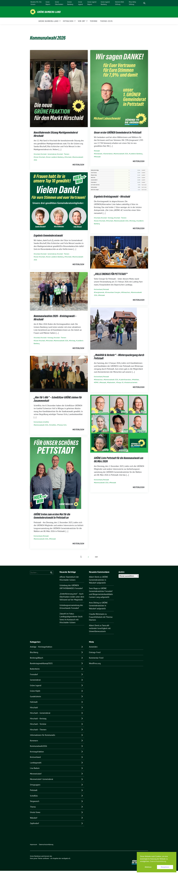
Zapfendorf (34, 823)
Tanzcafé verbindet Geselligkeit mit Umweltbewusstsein (100, 628)
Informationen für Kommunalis (42, 735)
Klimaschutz (126, 292)
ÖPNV (97, 382)
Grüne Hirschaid (40, 157)
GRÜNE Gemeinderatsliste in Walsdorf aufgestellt (98, 580)
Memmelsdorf (35, 773)
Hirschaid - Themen (63, 154)
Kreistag (133, 221)
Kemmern (34, 740)
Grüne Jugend (35, 685)
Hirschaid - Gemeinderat (48, 154)
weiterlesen (78, 164)
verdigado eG (65, 858)
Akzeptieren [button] (165, 867)
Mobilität (136, 380)
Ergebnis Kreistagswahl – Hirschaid (112, 196)
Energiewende (99, 292)
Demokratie (98, 154)
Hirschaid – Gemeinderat (40, 713)
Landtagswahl (35, 762)
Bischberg (34, 652)
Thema (33, 807)
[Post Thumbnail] (59, 88)
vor (96, 557)
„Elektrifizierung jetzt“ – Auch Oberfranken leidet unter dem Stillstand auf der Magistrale (72, 597)
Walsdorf (33, 818)
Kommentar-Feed (96, 658)
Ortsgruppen (35, 784)
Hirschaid (37, 154)
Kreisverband (98, 289)
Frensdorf (34, 674)
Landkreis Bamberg (136, 154)
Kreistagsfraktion (37, 751)
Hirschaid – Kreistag (38, 718)
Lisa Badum (34, 768)
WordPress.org (95, 663)
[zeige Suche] (144, 3)
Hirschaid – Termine (38, 724)
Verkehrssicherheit (131, 382)
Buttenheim (35, 669)
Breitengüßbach (36, 658)
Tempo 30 (120, 382)
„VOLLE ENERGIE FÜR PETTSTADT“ (111, 274)
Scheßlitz (46, 422)
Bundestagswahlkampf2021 (41, 663)
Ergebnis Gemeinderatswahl (48, 235)
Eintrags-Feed (94, 652)
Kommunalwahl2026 (38, 746)
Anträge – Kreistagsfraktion (41, 647)
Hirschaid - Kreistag (107, 218)
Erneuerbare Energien (113, 292)
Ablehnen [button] (148, 867)
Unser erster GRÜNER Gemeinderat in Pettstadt (117, 132)
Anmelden (93, 647)
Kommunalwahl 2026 (121, 154)
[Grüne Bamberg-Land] (33, 11)
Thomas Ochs (62, 425)
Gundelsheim (35, 696)
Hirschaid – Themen (38, 729)
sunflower (46, 858)
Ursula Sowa (35, 812)
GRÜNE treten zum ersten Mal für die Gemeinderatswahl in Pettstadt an (52, 516)
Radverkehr (111, 382)
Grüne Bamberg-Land (49, 12)
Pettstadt (97, 151)
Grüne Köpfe (35, 691)
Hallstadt (33, 702)
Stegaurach (34, 801)
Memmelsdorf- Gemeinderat (41, 779)
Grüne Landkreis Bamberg (55, 157)
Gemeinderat (108, 154)
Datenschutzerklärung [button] (158, 861)
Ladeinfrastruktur (125, 380)
